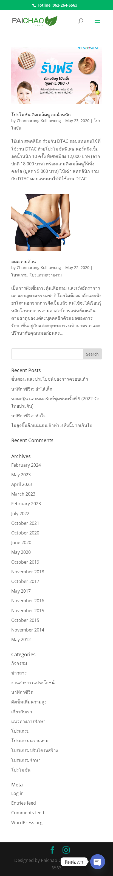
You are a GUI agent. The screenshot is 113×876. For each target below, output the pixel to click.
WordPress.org (27, 822)
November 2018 (27, 572)
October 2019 (25, 562)
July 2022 (20, 513)
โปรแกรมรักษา (26, 760)
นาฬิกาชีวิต (22, 692)
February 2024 (26, 465)
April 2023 (21, 484)
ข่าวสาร (19, 673)
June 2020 (21, 542)
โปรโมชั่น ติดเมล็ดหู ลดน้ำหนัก (41, 115)
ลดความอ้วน (23, 262)
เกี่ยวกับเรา (21, 712)
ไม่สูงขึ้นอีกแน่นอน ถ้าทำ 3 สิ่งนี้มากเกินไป (51, 425)
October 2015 (25, 620)
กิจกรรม (19, 663)
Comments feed (27, 813)
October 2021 (25, 523)
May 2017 (21, 591)
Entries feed (23, 803)
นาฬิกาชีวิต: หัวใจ (28, 416)
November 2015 (27, 611)
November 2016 (27, 601)
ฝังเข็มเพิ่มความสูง (29, 702)
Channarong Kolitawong (39, 120)
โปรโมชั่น (20, 770)
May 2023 (21, 475)
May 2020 (21, 552)
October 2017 (25, 581)
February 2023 (26, 504)
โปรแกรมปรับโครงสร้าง (34, 750)
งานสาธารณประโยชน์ (33, 682)
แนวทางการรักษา (28, 721)
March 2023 (23, 494)
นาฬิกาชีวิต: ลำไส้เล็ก (31, 389)
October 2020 (25, 533)
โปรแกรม (19, 275)
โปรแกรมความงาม (46, 275)
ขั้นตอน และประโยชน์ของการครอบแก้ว (49, 379)
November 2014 (27, 630)
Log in (17, 793)
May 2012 (21, 639)
